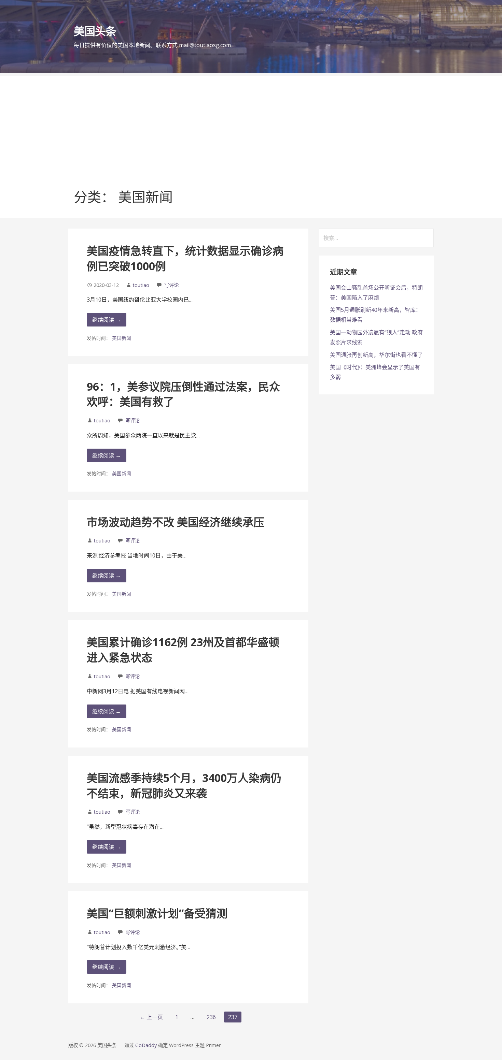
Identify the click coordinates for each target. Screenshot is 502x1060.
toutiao (141, 285)
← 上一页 (151, 1017)
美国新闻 (121, 338)
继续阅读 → (106, 319)
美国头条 (95, 31)
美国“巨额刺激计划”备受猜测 (157, 913)
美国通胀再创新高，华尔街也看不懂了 (376, 355)
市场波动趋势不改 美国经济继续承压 (175, 521)
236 (211, 1017)
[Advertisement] (251, 124)
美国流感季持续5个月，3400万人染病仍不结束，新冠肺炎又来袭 (184, 785)
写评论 (171, 285)
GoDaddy (146, 1045)
